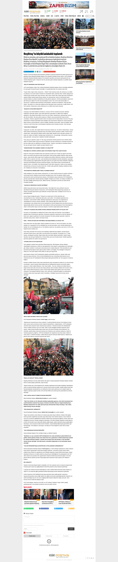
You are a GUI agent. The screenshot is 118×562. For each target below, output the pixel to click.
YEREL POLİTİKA (34, 16)
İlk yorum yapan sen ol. (55, 545)
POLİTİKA (26, 16)
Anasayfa (25, 50)
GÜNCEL (42, 16)
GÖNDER (71, 528)
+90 (64, 560)
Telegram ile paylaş (29, 71)
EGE (52, 16)
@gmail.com (70, 560)
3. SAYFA (56, 16)
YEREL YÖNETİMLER (70, 16)
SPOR (62, 16)
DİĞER (79, 16)
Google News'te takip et (50, 71)
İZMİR (48, 16)
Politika (28, 50)
